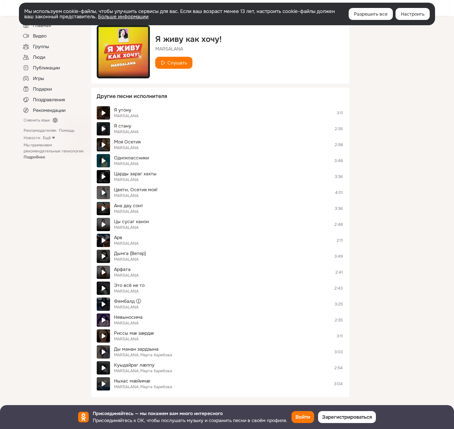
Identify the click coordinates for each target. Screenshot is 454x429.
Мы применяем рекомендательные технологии (53, 151)
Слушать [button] (177, 63)
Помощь (66, 130)
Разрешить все (371, 14)
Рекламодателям (40, 130)
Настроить (412, 14)
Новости (32, 137)
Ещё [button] (47, 137)
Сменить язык (37, 120)
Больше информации (123, 16)
